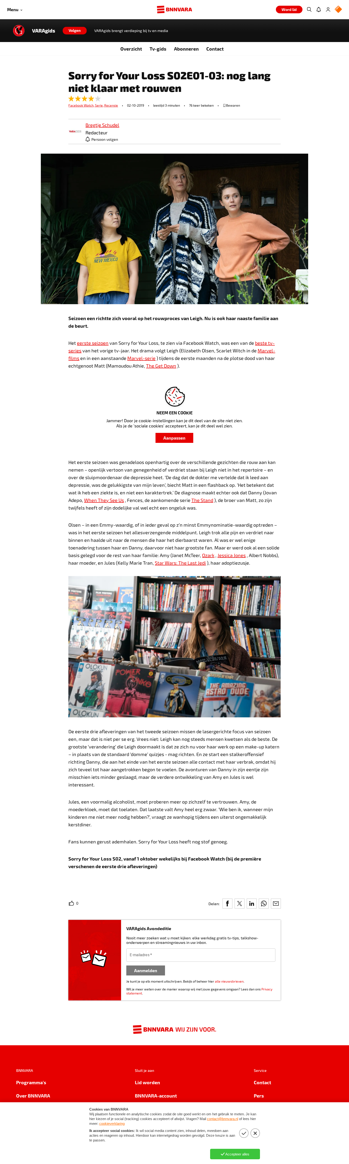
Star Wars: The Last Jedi (180, 563)
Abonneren (186, 49)
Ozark (208, 555)
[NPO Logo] (338, 10)
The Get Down (161, 366)
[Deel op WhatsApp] (264, 903)
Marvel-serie (141, 358)
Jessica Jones (231, 555)
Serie (99, 105)
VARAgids (43, 30)
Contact (215, 49)
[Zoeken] (309, 9)
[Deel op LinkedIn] (251, 903)
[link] (75, 132)
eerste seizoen (92, 343)
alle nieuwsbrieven (229, 981)
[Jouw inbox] (318, 9)
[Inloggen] (328, 9)
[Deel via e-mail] (276, 903)
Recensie (111, 105)
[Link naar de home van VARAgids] (18, 30)
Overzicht (131, 49)
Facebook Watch (81, 105)
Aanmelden (145, 970)
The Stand (202, 500)
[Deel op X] (239, 903)
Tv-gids (158, 49)
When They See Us (104, 500)
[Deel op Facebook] (227, 903)
